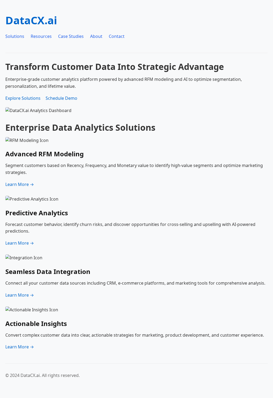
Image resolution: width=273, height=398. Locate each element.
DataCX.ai (31, 20)
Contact (117, 36)
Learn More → (19, 184)
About (96, 36)
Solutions (14, 36)
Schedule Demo (61, 98)
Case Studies (71, 36)
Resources (41, 36)
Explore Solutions (23, 98)
